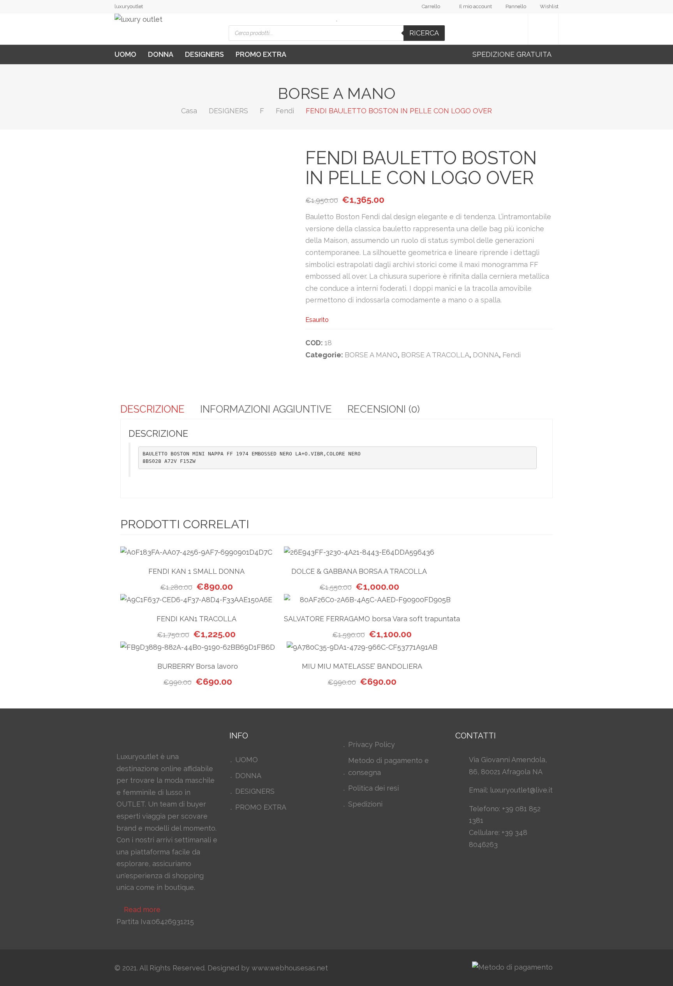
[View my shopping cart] (543, 29)
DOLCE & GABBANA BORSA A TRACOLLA (359, 571)
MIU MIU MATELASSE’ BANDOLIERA (362, 666)
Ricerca (424, 33)
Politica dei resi (373, 788)
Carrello (431, 6)
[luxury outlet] (138, 19)
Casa (189, 111)
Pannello (516, 6)
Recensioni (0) (383, 409)
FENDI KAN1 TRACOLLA (196, 619)
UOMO (125, 54)
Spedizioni (365, 804)
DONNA (160, 54)
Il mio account (475, 6)
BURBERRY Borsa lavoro (197, 666)
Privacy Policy (371, 744)
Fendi (285, 111)
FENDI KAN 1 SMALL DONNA (196, 571)
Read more (142, 909)
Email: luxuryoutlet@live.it (511, 790)
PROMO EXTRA (261, 54)
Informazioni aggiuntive (266, 409)
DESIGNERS (204, 54)
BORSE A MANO (371, 355)
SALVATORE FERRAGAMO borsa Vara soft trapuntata (372, 619)
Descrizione (152, 409)
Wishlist (549, 6)
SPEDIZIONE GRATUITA (512, 54)
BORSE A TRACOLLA (435, 355)
